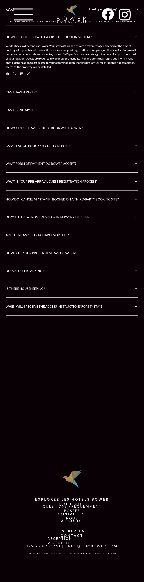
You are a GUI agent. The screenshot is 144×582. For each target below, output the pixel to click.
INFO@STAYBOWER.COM (91, 546)
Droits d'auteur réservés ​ (45, 553)
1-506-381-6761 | (45, 546)
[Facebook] (108, 14)
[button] (8, 74)
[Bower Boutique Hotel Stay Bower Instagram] (125, 14)
